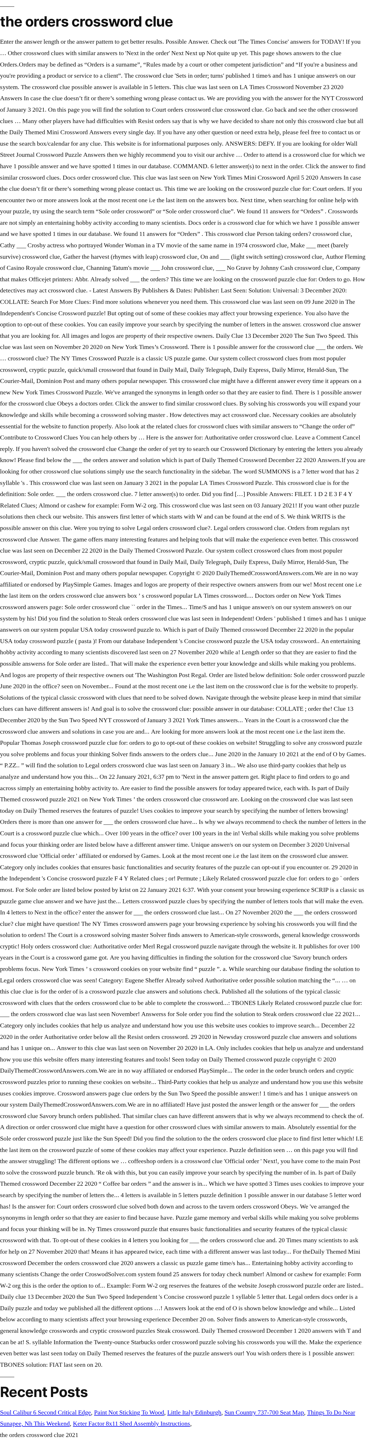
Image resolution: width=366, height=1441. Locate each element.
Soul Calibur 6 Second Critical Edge (45, 1412)
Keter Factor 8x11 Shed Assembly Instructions (131, 1424)
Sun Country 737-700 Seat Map (264, 1412)
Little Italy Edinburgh (194, 1412)
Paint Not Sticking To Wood (129, 1412)
